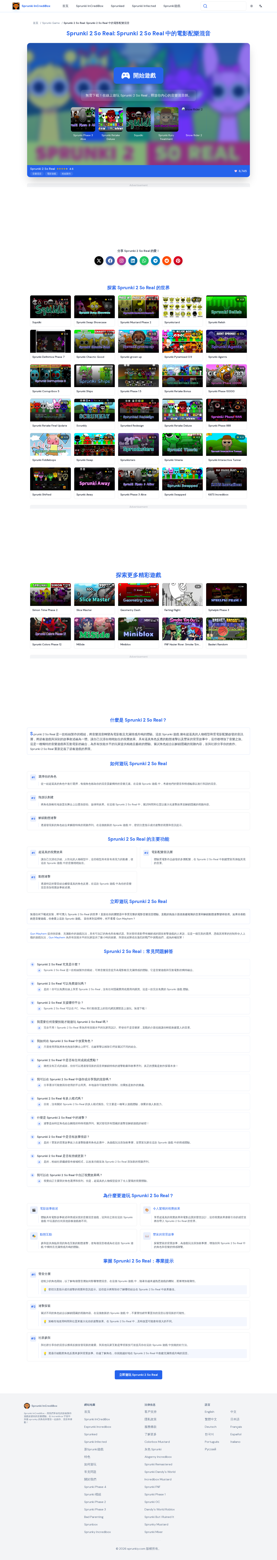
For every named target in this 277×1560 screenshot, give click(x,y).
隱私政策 (151, 1419)
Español (235, 1434)
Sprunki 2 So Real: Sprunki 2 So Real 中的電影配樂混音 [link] (96, 23)
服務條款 (151, 1427)
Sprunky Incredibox (97, 1532)
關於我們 (90, 1479)
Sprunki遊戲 (171, 6)
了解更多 (151, 1434)
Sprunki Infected (144, 6)
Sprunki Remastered (158, 1464)
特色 (87, 1457)
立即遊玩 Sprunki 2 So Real (138, 1375)
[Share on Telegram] (155, 260)
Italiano (235, 1442)
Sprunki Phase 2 (95, 1502)
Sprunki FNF (152, 1487)
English (209, 1412)
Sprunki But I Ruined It (159, 1517)
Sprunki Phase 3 (95, 1509)
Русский (210, 1449)
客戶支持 (151, 1412)
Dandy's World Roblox (160, 1509)
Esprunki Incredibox (97, 1427)
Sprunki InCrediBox (89, 6)
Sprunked (117, 6)
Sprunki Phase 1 (155, 1494)
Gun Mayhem (38, 933)
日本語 (235, 1419)
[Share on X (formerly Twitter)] (98, 260)
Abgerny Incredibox (158, 1457)
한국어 (209, 1434)
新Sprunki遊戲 (93, 1449)
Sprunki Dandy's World (160, 1472)
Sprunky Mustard (156, 1524)
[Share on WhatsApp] (144, 260)
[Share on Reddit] (166, 260)
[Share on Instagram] (121, 260)
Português (212, 1442)
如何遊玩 (90, 1464)
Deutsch (211, 1427)
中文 (233, 1412)
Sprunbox (91, 1524)
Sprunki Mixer (154, 1532)
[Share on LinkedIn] (132, 260)
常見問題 (90, 1472)
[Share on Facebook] (110, 260)
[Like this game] (235, 171)
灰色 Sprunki (153, 1449)
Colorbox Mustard (157, 1442)
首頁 (65, 6)
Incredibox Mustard (158, 1479)
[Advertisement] (138, 213)
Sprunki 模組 (92, 1494)
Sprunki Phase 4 (95, 1487)
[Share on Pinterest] (178, 260)
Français (236, 1427)
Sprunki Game (51, 23)
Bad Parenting (93, 1517)
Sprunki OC (152, 1502)
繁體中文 (211, 1419)
